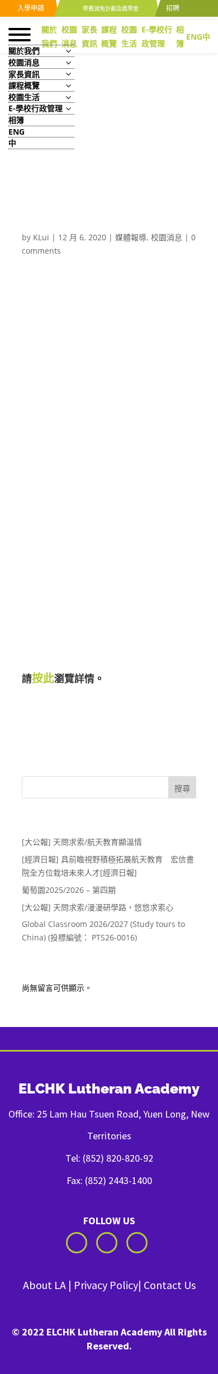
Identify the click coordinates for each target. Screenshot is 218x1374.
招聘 (171, 8)
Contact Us (170, 1285)
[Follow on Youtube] (137, 1242)
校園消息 (166, 237)
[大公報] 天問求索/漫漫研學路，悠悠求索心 (97, 907)
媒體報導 (130, 237)
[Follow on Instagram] (106, 1242)
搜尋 (182, 788)
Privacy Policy (106, 1285)
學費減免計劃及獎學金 (110, 8)
